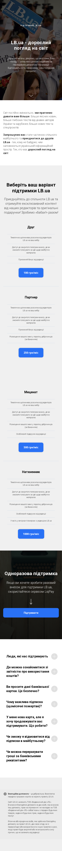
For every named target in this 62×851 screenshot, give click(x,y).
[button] (31, 272)
